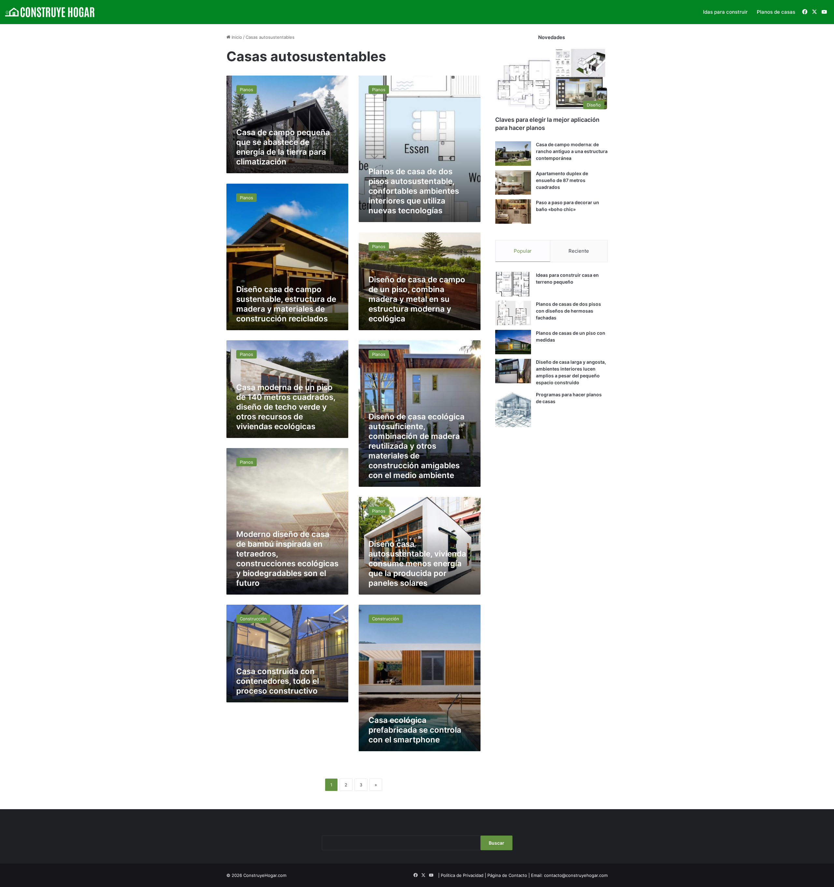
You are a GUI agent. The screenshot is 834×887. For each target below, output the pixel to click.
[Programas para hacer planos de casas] (513, 409)
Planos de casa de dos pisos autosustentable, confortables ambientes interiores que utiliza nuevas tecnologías (413, 191)
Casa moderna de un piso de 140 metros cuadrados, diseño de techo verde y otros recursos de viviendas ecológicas (285, 407)
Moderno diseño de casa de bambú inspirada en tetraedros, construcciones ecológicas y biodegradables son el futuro (287, 558)
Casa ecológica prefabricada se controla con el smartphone (414, 729)
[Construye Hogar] (50, 12)
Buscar (496, 843)
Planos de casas (776, 12)
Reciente (578, 251)
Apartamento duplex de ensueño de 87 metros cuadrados (562, 180)
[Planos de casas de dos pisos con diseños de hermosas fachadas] (513, 313)
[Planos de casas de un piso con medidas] (513, 342)
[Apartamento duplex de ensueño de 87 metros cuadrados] (513, 182)
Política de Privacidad (462, 875)
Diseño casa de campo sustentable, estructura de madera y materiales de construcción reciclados (286, 304)
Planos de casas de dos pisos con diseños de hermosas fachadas (568, 310)
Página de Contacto (507, 875)
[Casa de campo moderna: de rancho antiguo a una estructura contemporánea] (513, 153)
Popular (523, 251)
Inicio (236, 37)
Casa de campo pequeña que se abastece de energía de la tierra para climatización (283, 147)
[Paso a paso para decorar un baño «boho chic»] (513, 211)
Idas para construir (725, 12)
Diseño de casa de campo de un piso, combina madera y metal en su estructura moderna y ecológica (416, 299)
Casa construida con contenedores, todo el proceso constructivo (277, 681)
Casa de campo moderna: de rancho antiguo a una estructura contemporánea (572, 151)
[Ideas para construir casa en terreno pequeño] (513, 284)
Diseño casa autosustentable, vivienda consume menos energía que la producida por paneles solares (417, 563)
